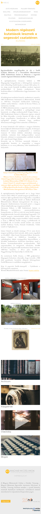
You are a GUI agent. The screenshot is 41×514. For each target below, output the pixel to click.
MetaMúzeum (20, 24)
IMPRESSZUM (20, 476)
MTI (2, 44)
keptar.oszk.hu (34, 270)
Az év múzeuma (12, 8)
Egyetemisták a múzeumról (20, 21)
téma (36, 12)
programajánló (21, 15)
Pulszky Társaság (28, 8)
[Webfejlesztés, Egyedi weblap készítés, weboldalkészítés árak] (36, 510)
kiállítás (6, 12)
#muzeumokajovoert (22, 12)
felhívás (11, 18)
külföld (7, 15)
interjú (34, 15)
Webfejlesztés (28, 508)
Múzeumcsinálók (26, 18)
